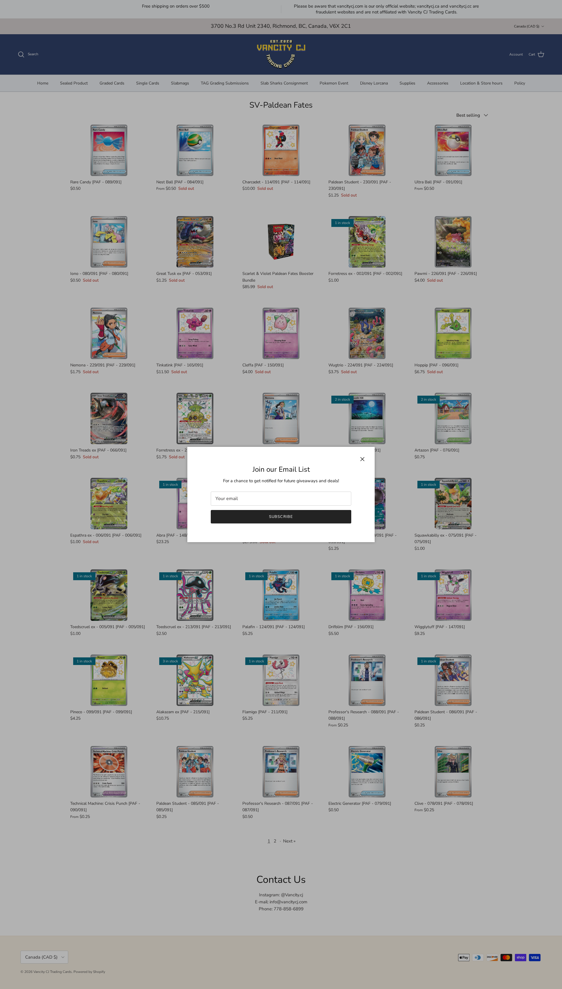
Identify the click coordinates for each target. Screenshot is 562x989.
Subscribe (281, 516)
